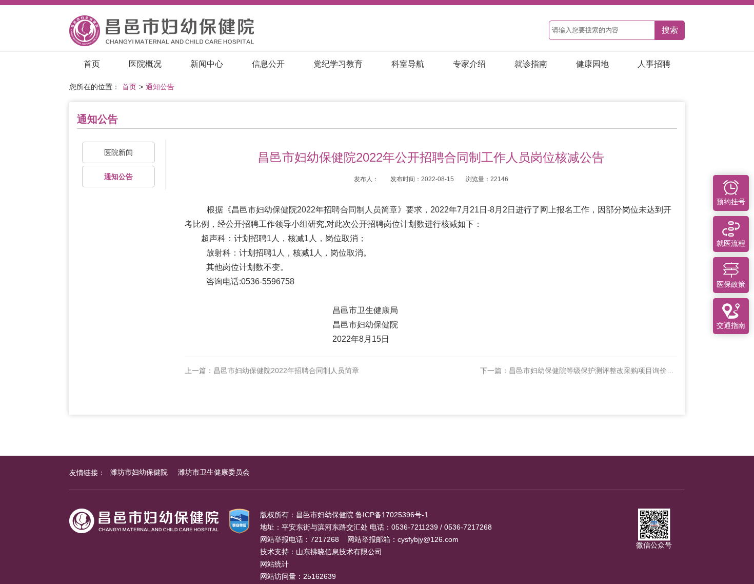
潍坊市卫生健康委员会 (214, 472)
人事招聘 (654, 64)
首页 (92, 64)
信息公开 (268, 64)
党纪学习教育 (338, 64)
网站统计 (274, 564)
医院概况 (145, 64)
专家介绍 (469, 64)
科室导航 (407, 64)
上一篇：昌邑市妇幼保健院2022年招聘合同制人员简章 (272, 370)
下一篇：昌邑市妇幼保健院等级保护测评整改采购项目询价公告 (578, 370)
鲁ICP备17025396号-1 (391, 515)
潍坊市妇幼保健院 (139, 472)
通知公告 (160, 87)
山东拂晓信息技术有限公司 (339, 552)
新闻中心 (206, 64)
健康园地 (592, 64)
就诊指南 (530, 64)
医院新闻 (118, 152)
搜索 (670, 30)
